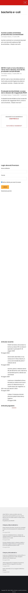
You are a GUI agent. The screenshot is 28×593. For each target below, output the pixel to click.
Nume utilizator (5, 168)
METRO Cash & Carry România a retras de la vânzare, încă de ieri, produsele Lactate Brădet (13, 69)
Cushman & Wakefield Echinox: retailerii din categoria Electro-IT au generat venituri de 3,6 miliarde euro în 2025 (14, 536)
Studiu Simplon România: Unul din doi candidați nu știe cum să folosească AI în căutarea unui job (14, 529)
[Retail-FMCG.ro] (9, 2)
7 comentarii (23, 95)
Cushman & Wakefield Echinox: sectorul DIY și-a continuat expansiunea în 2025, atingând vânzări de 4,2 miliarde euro (14, 557)
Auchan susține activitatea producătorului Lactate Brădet (12, 34)
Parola (3, 175)
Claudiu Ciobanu (7, 36)
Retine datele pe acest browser (11, 182)
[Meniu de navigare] (25, 2)
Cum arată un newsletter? (14, 126)
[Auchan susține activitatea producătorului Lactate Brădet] (14, 23)
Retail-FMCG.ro (11, 590)
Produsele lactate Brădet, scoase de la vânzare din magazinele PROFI (14, 92)
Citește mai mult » (15, 44)
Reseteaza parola (6, 191)
